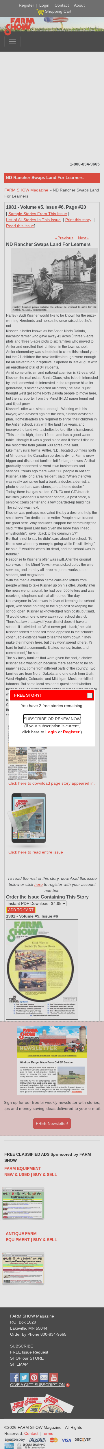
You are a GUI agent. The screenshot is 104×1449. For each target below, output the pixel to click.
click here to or (50, 732)
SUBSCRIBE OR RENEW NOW (52, 719)
